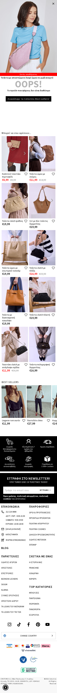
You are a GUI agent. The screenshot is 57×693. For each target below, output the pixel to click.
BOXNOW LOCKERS (9, 579)
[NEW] (14, 417)
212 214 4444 (11, 511)
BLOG (5, 548)
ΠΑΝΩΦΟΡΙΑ (34, 609)
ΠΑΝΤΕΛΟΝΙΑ (34, 598)
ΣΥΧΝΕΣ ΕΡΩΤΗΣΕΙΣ (10, 595)
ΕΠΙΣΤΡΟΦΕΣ (7, 573)
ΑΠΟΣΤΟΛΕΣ (6, 567)
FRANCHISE (34, 567)
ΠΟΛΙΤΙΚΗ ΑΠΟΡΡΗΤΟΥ (39, 523)
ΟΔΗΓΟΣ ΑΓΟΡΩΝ (9, 562)
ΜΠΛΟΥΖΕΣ (34, 592)
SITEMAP (33, 544)
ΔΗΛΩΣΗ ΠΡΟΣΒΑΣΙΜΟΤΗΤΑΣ (42, 534)
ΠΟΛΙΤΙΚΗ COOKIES (37, 529)
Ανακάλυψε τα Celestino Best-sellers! (28, 98)
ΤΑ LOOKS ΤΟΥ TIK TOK (11, 612)
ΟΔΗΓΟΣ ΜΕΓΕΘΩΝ (37, 539)
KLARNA (4, 590)
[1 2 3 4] (28, 38)
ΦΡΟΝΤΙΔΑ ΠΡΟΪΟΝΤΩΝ (39, 518)
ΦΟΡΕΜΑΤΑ (34, 604)
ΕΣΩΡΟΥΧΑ (34, 615)
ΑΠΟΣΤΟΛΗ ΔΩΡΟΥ (9, 601)
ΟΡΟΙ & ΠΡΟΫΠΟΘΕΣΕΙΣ (40, 512)
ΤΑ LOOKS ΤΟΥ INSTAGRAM (12, 606)
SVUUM (4, 584)
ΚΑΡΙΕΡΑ (32, 579)
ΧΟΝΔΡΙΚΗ (33, 573)
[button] (5, 687)
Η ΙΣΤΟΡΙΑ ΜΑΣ (35, 562)
